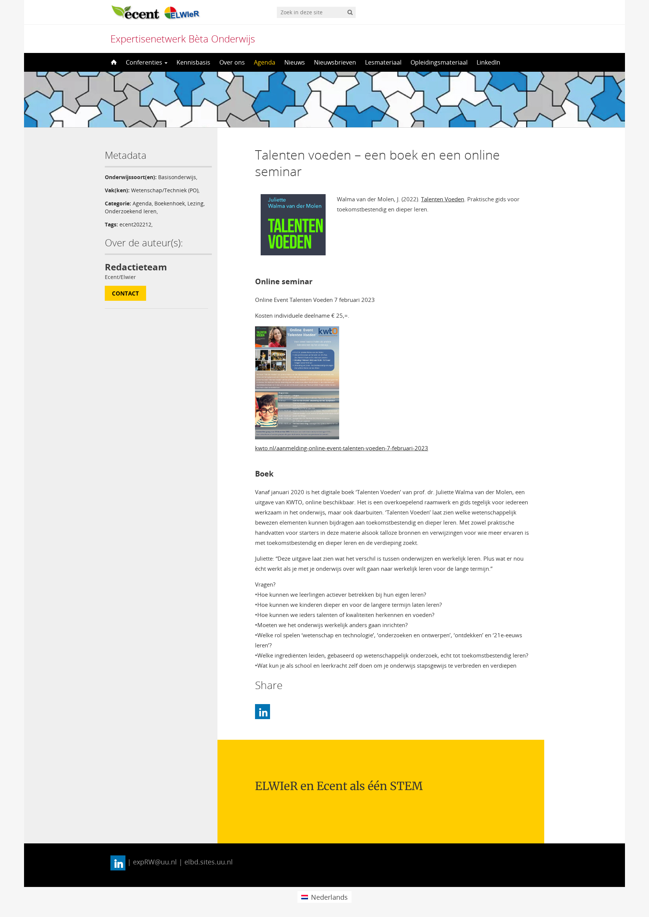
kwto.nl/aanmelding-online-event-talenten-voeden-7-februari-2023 (341, 448)
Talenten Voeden (442, 199)
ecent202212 (135, 224)
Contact (125, 293)
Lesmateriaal (383, 62)
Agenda (264, 62)
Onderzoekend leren (131, 211)
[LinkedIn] (262, 711)
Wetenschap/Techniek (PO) (164, 190)
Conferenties (145, 62)
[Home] (113, 62)
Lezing (195, 203)
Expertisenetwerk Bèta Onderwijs (182, 38)
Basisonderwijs (177, 177)
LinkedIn (488, 62)
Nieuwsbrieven (335, 62)
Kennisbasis (193, 62)
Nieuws (294, 62)
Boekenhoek (169, 203)
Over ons (232, 62)
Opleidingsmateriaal (439, 62)
